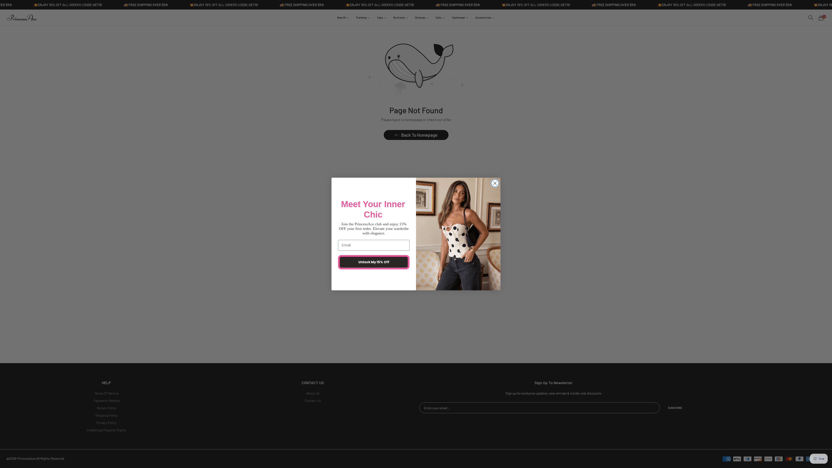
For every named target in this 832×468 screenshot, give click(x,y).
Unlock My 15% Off (373, 262)
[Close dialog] (495, 183)
